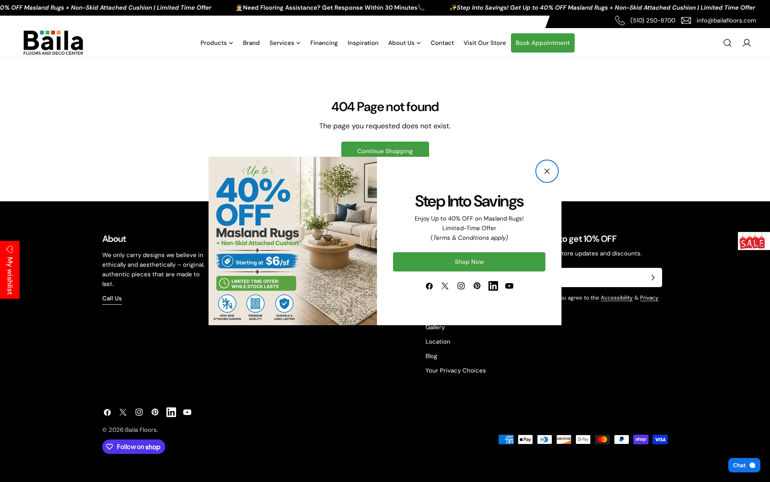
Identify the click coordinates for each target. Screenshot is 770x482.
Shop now (469, 262)
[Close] (547, 171)
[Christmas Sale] (754, 241)
